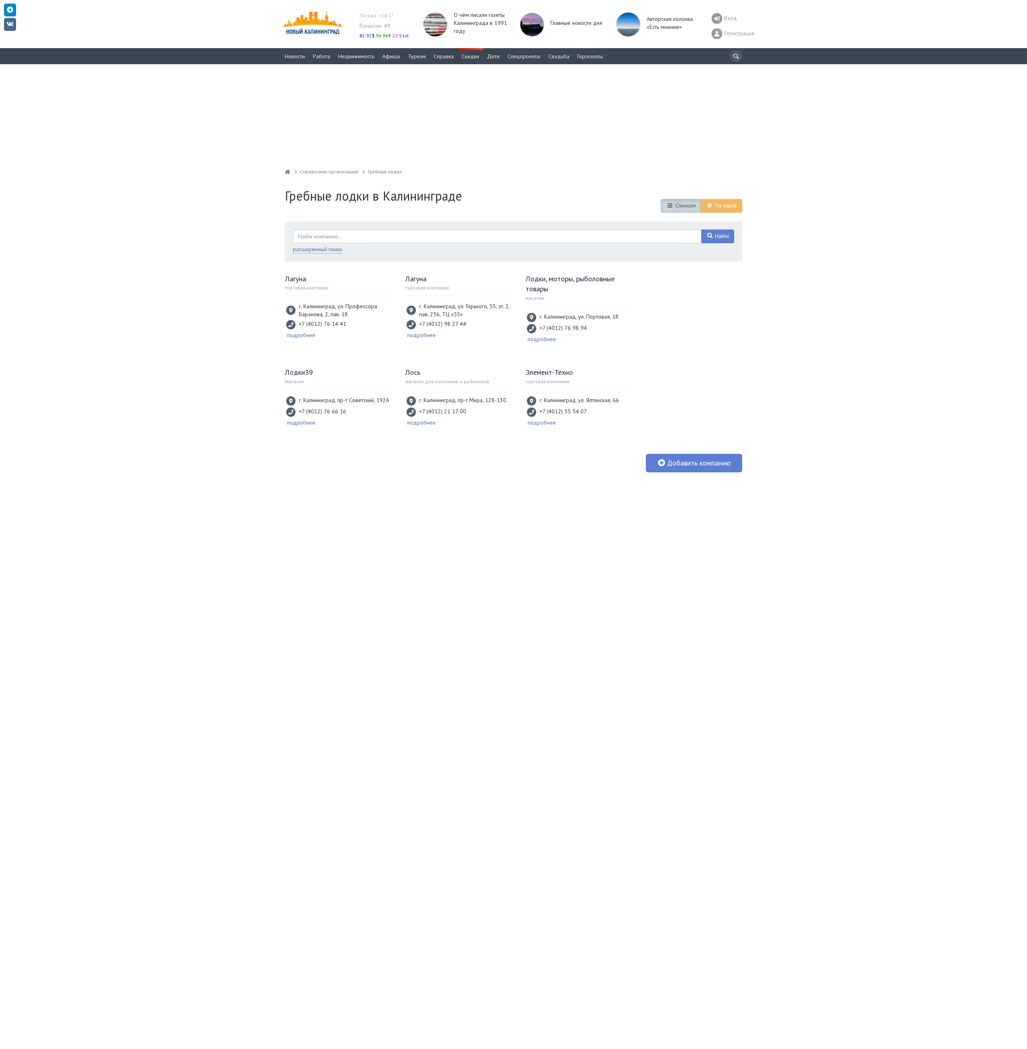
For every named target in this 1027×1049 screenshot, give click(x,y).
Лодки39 (299, 372)
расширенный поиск (317, 249)
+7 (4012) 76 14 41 (322, 323)
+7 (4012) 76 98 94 (563, 327)
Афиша (391, 56)
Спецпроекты (523, 56)
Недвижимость (356, 56)
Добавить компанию (698, 463)
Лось (412, 372)
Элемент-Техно (549, 372)
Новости (295, 56)
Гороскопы (590, 56)
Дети (493, 56)
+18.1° (376, 15)
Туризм (417, 56)
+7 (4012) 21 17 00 (442, 411)
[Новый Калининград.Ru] (287, 172)
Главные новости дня (576, 22)
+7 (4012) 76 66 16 (322, 411)
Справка (444, 56)
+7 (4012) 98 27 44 (442, 323)
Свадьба (558, 56)
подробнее (301, 335)
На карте (725, 205)
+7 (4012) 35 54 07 (563, 411)
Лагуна (295, 278)
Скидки (470, 56)
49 (374, 25)
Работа (321, 56)
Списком (685, 205)
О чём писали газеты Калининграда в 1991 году (480, 23)
